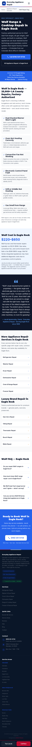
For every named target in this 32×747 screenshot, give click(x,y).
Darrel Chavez (19, 738)
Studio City (5, 715)
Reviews (4, 621)
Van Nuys (4, 718)
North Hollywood (6, 721)
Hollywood (5, 693)
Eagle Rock (5, 674)
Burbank (4, 671)
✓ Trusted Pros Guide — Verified (12, 581)
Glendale (5, 662)
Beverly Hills (5, 690)
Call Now (23, 743)
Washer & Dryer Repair (8, 593)
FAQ (3, 624)
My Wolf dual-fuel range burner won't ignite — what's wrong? (16, 487)
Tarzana (4, 726)
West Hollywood (7, 687)
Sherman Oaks (7, 710)
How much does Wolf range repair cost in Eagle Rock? (16, 477)
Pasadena (5, 668)
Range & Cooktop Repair (9, 602)
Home (3, 9)
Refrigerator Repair (7, 590)
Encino (4, 713)
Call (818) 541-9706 (17, 57)
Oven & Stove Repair (8, 596)
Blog (3, 627)
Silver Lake (5, 696)
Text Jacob (8, 743)
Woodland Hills (6, 724)
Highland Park (6, 679)
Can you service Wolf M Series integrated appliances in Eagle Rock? (16, 498)
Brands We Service (7, 615)
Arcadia (4, 682)
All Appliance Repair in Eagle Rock (16, 63)
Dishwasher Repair (7, 599)
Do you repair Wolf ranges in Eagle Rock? (16, 467)
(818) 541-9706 (17, 538)
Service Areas (6, 618)
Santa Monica (6, 704)
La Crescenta (6, 677)
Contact (4, 630)
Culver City (5, 701)
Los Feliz (4, 699)
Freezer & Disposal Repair (9, 605)
